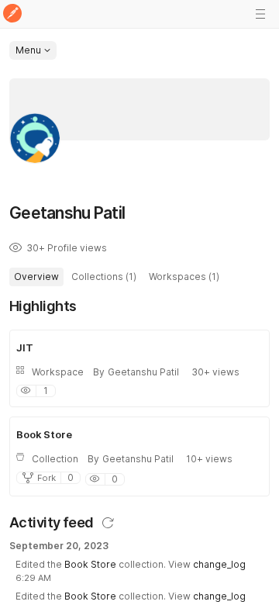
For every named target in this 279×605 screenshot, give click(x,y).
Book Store (90, 564)
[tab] (36, 277)
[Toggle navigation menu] (260, 14)
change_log (219, 564)
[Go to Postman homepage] (12, 14)
